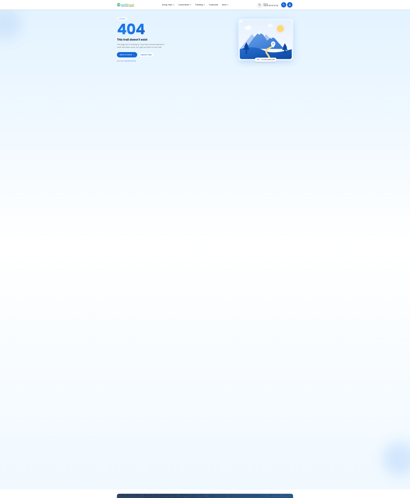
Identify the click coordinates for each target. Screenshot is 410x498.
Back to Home (127, 54)
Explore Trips (146, 54)
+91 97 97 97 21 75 (270, 6)
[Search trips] (283, 4)
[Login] (289, 4)
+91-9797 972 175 (130, 61)
